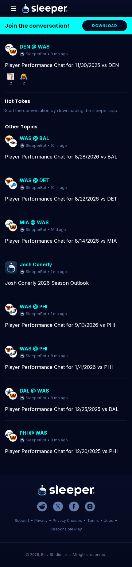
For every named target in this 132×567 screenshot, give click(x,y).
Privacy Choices (67, 520)
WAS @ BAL (34, 138)
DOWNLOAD (104, 25)
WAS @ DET (35, 180)
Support (22, 520)
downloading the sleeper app (87, 110)
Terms (93, 520)
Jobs (108, 520)
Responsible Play (66, 529)
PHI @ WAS (33, 433)
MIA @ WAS (34, 222)
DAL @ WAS (34, 391)
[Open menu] (13, 8)
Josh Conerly (36, 264)
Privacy (41, 520)
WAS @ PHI (33, 306)
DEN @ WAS (35, 47)
